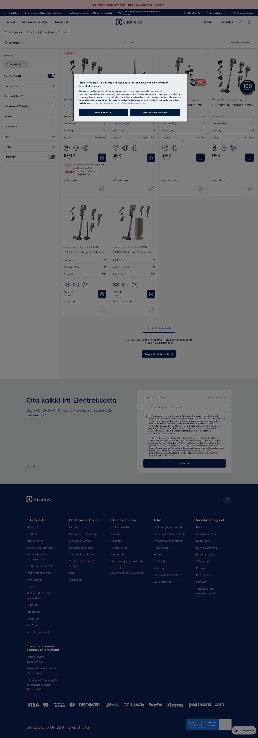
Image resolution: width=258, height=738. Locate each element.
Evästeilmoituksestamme (105, 103)
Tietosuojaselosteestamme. (132, 103)
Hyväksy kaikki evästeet (155, 112)
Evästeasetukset (103, 112)
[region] (130, 97)
